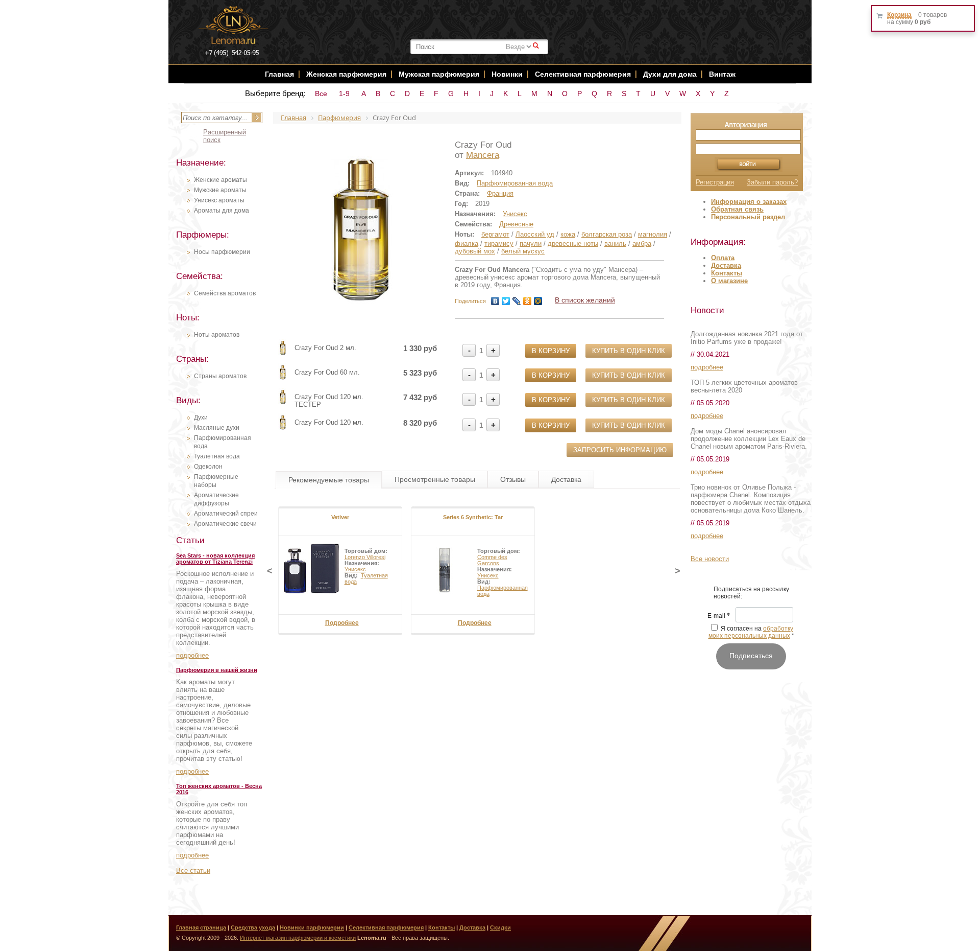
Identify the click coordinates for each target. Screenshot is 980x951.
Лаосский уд (535, 234)
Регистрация (715, 182)
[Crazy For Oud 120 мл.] (283, 429)
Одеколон (208, 466)
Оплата (722, 258)
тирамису (498, 243)
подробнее (192, 655)
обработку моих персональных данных (751, 632)
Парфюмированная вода (515, 183)
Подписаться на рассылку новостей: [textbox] (751, 593)
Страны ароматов (220, 376)
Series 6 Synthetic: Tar (473, 517)
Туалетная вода (217, 456)
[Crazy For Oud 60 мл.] (283, 379)
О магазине (729, 281)
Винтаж (722, 74)
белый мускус (523, 251)
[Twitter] (506, 301)
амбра (641, 243)
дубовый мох (475, 251)
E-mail (718, 616)
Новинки (508, 74)
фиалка (466, 243)
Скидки (500, 927)
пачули (531, 243)
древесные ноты (573, 243)
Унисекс (515, 214)
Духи (201, 417)
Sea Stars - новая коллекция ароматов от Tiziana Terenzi (215, 558)
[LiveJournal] (516, 301)
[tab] (329, 480)
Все (321, 93)
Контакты (726, 273)
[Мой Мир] (538, 301)
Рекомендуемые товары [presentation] (328, 480)
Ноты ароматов (216, 334)
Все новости (710, 559)
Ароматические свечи (225, 523)
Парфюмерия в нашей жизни (216, 670)
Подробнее (342, 623)
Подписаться (751, 656)
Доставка (726, 265)
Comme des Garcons (492, 560)
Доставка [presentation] (566, 479)
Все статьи (193, 870)
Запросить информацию (620, 450)
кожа (567, 234)
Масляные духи (216, 427)
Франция (500, 193)
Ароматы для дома (221, 210)
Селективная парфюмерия (583, 74)
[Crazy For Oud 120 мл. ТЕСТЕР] (283, 403)
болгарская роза (606, 234)
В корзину (551, 351)
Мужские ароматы (220, 190)
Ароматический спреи (226, 513)
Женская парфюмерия (346, 74)
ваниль (615, 243)
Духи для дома (670, 74)
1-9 (344, 93)
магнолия (652, 234)
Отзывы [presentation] (513, 479)
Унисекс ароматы (219, 200)
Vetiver (340, 517)
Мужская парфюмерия (439, 74)
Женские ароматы (220, 179)
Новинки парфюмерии (312, 927)
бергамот (495, 234)
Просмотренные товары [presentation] (435, 479)
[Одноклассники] (527, 301)
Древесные (516, 224)
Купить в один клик (628, 351)
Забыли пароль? (772, 182)
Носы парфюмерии (222, 252)
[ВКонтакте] (495, 301)
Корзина (899, 14)
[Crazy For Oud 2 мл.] (283, 354)
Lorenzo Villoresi (365, 557)
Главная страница (201, 927)
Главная (279, 74)
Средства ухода (253, 927)
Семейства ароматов (225, 293)
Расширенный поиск (224, 136)
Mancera (482, 155)
